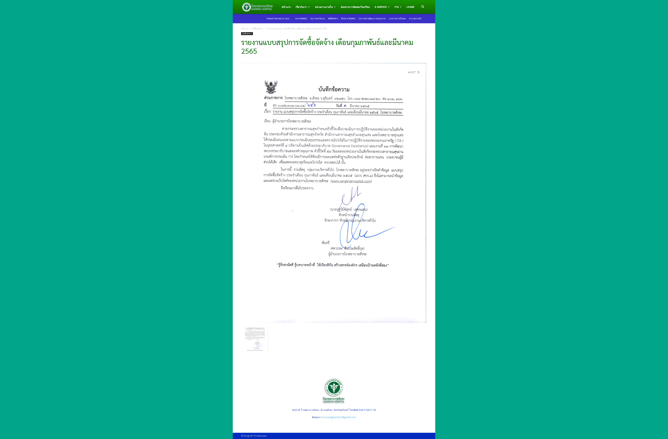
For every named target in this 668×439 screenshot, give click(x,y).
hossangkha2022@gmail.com (339, 417)
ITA (397, 7)
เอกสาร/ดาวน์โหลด (397, 18)
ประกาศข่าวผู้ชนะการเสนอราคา (372, 18)
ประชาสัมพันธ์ (301, 18)
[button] (423, 7)
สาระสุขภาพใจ (415, 18)
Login (410, 7)
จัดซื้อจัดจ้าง (333, 18)
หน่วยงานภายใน (324, 7)
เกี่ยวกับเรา (301, 7)
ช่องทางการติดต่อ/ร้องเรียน (355, 7)
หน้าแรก (286, 7)
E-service (381, 7)
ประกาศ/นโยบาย (317, 18)
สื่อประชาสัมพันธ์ (348, 18)
